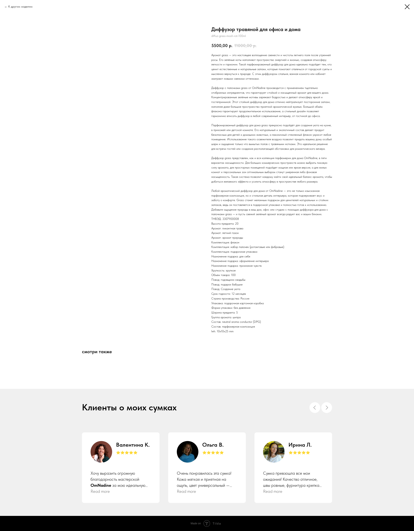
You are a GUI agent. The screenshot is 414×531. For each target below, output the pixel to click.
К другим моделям (20, 6)
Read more (100, 491)
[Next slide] (326, 407)
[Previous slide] (314, 407)
